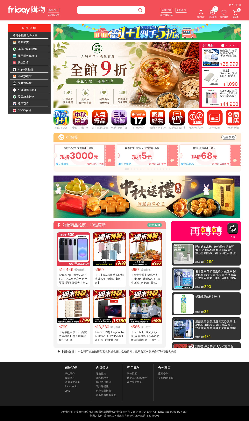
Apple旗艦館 (25, 69)
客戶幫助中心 (134, 382)
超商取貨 (23, 42)
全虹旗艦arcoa (26, 89)
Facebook (71, 386)
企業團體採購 (165, 377)
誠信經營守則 (72, 382)
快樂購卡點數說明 (137, 377)
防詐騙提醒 (102, 386)
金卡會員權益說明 (106, 394)
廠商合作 (163, 373)
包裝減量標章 (103, 390)
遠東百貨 (23, 103)
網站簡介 (70, 373)
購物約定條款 (103, 382)
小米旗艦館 (24, 76)
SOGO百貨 (24, 110)
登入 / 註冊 (235, 4)
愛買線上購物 (25, 96)
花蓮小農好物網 (27, 48)
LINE (67, 390)
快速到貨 (23, 62)
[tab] (104, 105)
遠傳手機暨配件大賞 (25, 35)
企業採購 (166, 10)
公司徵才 (70, 377)
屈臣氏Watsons (27, 55)
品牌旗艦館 (24, 83)
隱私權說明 (102, 377)
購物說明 (132, 373)
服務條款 (101, 373)
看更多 (153, 225)
